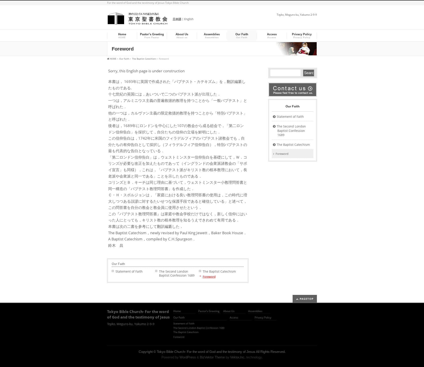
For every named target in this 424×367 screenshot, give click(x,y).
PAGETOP (307, 298)
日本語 (177, 19)
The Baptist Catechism (219, 271)
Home (177, 311)
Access (234, 317)
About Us (229, 311)
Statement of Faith (129, 271)
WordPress (188, 357)
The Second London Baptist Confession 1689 (178, 273)
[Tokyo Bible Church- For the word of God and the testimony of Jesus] (137, 20)
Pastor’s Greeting (209, 311)
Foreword (209, 277)
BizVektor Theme (212, 357)
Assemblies (255, 311)
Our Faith (118, 264)
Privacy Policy (263, 317)
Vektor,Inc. (237, 357)
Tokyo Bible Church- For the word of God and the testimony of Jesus (206, 352)
